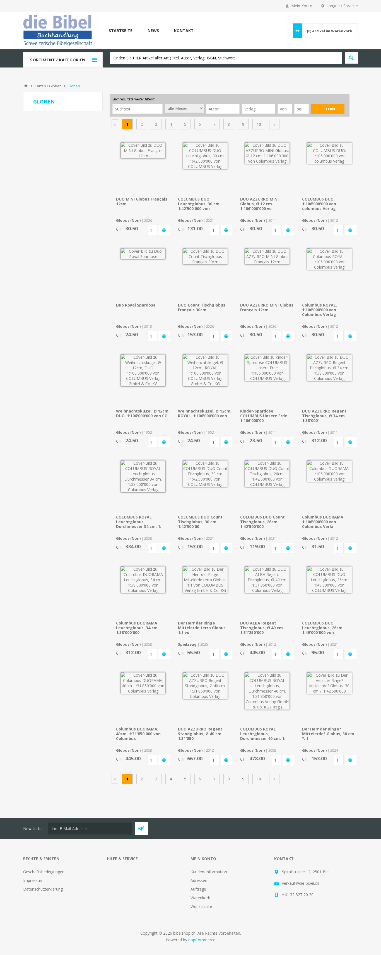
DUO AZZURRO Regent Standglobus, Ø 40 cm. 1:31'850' (200, 733)
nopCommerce (201, 939)
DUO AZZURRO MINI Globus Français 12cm (266, 307)
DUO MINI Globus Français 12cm (141, 201)
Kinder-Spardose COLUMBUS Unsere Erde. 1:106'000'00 (264, 415)
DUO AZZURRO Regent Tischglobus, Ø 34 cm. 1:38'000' (324, 415)
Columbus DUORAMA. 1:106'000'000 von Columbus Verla (323, 521)
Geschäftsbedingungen (43, 871)
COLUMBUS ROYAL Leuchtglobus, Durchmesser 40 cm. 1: (262, 733)
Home (26, 85)
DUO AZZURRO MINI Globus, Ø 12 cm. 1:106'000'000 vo (259, 203)
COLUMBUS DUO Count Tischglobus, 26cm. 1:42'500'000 (262, 521)
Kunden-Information (209, 871)
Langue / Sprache (342, 5)
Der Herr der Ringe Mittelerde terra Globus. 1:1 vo (202, 627)
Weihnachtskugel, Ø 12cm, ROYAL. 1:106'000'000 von (205, 413)
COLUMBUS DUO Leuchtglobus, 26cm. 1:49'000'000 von (323, 627)
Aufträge (198, 889)
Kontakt (184, 30)
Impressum (33, 880)
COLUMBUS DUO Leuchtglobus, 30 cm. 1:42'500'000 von (199, 203)
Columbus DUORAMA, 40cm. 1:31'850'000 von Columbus (138, 733)
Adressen (199, 880)
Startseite (120, 30)
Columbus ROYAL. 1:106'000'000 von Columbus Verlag (319, 309)
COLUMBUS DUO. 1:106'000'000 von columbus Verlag (319, 203)
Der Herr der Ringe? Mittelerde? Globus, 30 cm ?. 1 (328, 733)
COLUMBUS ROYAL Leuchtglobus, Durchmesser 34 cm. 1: (138, 521)
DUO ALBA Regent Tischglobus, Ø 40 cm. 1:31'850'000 (262, 627)
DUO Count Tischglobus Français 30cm (201, 307)
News (153, 30)
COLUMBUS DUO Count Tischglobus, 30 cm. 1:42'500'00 (200, 521)
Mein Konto (301, 5)
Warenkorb (200, 897)
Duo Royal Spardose (136, 305)
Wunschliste (201, 906)
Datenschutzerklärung (43, 889)
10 (259, 124)
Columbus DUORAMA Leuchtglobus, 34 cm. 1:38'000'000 (137, 627)
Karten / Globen (48, 85)
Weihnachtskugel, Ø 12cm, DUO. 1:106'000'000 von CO (143, 413)
